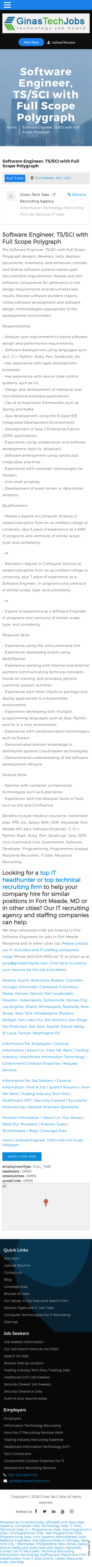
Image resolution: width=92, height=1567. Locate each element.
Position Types (53, 1124)
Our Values (72, 1117)
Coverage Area (53, 1130)
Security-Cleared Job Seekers (27, 1384)
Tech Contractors (17, 1454)
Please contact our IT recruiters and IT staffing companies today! (45, 950)
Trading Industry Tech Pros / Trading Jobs (37, 1370)
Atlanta (9, 980)
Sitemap (11, 1322)
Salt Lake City (30, 1020)
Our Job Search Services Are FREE (31, 1349)
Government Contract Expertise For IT (34, 1461)
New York (23, 1013)
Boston (57, 980)
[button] (46, 1202)
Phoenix (66, 1013)
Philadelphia (45, 1013)
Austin (23, 980)
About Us (35, 1050)
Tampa (24, 1033)
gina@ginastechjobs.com (25, 963)
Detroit (36, 993)
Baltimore (40, 980)
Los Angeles (13, 1006)
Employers (12, 1418)
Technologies (14, 1130)
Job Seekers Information (23, 1342)
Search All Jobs (16, 1356)
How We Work (59, 1050)
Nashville (71, 1006)
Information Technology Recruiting (32, 1425)
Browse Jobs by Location (24, 1363)
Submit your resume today (25, 1398)
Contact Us (13, 1272)
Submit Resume (63, 1087)
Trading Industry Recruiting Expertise (33, 1440)
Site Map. (17, 1562)
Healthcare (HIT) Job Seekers (27, 1377)
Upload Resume (63, 42)
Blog (33, 1130)
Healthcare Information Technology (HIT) (37, 1447)
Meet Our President (20, 1124)
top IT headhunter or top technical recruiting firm (41, 879)
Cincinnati (28, 987)
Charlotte (74, 980)
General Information (20, 1117)
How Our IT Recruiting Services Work (33, 1432)
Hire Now (31, 42)
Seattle (52, 1026)
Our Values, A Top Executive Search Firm (36, 1301)
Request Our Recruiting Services (30, 1468)
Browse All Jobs (16, 1294)
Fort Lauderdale (59, 993)
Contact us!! (9, 1551)
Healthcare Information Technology (52, 1057)
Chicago (9, 987)
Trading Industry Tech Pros (45, 1094)
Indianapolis (31, 1000)
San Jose (37, 1026)
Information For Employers (26, 1043)
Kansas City (77, 1000)
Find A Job (36, 1087)
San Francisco (14, 1026)
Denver (21, 993)
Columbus (68, 987)
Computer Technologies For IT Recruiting (37, 1315)
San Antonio (56, 1020)
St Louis (9, 1033)
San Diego (77, 1020)
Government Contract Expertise (31, 1063)
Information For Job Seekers (27, 1080)
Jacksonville (54, 1000)
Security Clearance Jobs (23, 1391)
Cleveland (48, 987)
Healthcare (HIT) (17, 1100)
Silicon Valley (72, 1026)
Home (11, 127)
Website (79, 194)
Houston (10, 1000)
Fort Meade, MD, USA (53, 178)
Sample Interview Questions (53, 1107)
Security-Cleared (50, 1100)
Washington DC (47, 1033)
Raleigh (9, 1020)
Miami (31, 1006)
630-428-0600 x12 (22, 1475)
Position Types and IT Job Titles (29, 1308)
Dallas (7, 993)
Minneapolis (50, 1006)
